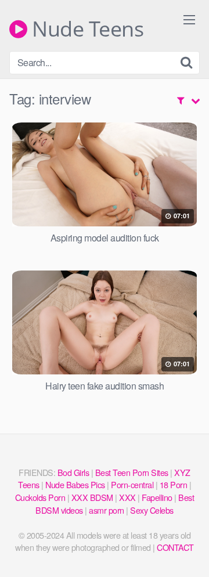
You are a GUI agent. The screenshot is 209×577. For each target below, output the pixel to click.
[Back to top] (188, 551)
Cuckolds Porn (40, 497)
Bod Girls (73, 472)
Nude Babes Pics (75, 484)
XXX (127, 497)
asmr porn (106, 510)
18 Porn (174, 484)
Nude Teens (85, 29)
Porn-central (132, 484)
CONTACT (175, 547)
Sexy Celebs (152, 510)
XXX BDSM (92, 497)
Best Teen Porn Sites (131, 472)
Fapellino (157, 497)
